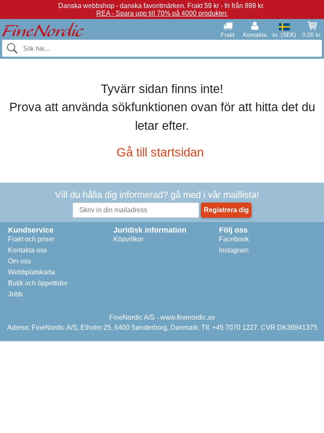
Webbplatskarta (31, 272)
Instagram (233, 250)
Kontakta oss (27, 250)
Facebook (234, 239)
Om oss (19, 261)
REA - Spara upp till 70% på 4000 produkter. (162, 13)
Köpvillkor (128, 239)
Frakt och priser (31, 239)
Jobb (15, 294)
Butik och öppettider (38, 283)
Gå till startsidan (160, 152)
